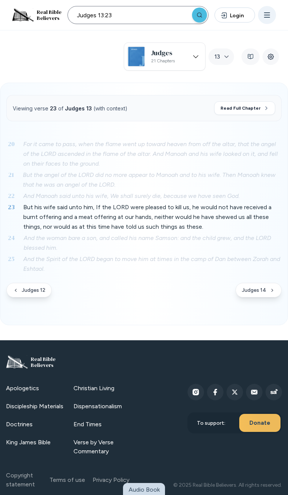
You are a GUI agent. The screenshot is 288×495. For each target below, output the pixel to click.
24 (11, 238)
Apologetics (22, 388)
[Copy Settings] (270, 56)
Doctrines (19, 424)
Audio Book (144, 489)
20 (11, 144)
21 (11, 175)
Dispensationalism (98, 406)
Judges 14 (254, 290)
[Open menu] (267, 15)
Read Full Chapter (240, 108)
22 (11, 196)
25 (11, 259)
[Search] (199, 15)
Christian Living (94, 388)
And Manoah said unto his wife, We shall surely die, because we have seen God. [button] (131, 195)
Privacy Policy (111, 479)
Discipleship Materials (34, 406)
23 (11, 207)
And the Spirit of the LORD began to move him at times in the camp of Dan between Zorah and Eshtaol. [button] (151, 263)
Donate (259, 422)
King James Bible (28, 442)
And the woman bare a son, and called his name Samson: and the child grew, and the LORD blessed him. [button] (147, 242)
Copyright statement (20, 480)
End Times (88, 424)
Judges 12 (33, 290)
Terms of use (67, 479)
